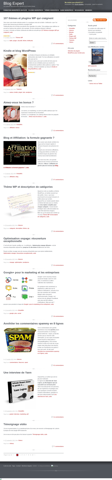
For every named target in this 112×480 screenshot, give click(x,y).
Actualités (19, 124)
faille (11, 40)
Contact (18, 466)
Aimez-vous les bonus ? (19, 102)
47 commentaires (58, 95)
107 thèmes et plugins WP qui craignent (28, 18)
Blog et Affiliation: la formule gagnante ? (29, 137)
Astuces (20, 225)
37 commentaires (58, 43)
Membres (88, 10)
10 (32, 455)
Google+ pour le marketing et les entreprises (31, 272)
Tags (13, 466)
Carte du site (7, 466)
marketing (23, 414)
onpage (12, 262)
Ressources (79, 10)
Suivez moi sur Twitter (95, 83)
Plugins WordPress (35, 10)
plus (15, 313)
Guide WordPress (66, 10)
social (19, 313)
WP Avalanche (92, 66)
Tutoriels (19, 89)
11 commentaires (58, 417)
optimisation (18, 262)
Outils (71, 34)
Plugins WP (72, 36)
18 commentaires (58, 316)
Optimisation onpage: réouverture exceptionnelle (25, 240)
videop (12, 443)
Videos (20, 440)
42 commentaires (58, 365)
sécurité (20, 40)
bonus (17, 127)
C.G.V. (35, 466)
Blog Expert (14, 3)
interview (16, 414)
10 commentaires (58, 265)
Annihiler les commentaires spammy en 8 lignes (33, 323)
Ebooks (71, 32)
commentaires (14, 362)
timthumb (30, 40)
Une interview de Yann (18, 372)
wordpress (29, 92)
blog (17, 176)
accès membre (79, 4)
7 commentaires (59, 446)
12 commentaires (58, 130)
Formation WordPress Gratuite (15, 10)
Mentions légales (27, 466)
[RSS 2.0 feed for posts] (100, 19)
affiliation (12, 127)
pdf (27, 414)
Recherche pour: (94, 70)
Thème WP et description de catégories (28, 186)
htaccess (21, 362)
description (19, 228)
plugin (15, 40)
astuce (12, 92)
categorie (12, 228)
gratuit (11, 414)
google (12, 313)
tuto (24, 92)
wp (28, 228)
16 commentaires (58, 231)
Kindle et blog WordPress (20, 50)
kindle (16, 92)
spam (26, 362)
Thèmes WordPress (52, 10)
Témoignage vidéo (15, 424)
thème (25, 40)
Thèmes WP (19, 37)
